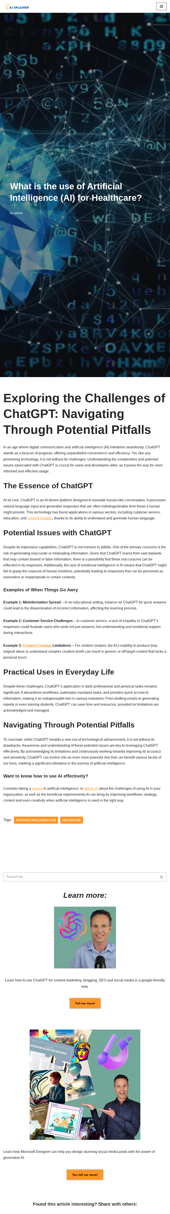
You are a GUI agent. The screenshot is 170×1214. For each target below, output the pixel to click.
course (37, 788)
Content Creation (37, 645)
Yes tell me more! (85, 1174)
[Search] (162, 876)
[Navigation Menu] (161, 6)
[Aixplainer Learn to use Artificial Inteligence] (17, 6)
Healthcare (71, 820)
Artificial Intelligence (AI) (36, 820)
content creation (39, 518)
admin (18, 213)
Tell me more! (85, 1003)
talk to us (91, 788)
